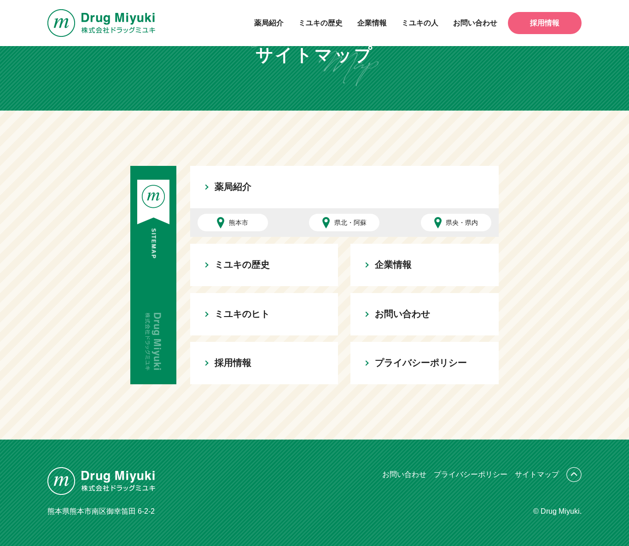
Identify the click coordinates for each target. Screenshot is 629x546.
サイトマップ (537, 474)
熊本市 (238, 222)
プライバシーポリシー (421, 363)
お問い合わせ (475, 23)
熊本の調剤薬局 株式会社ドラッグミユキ (101, 23)
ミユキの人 (420, 23)
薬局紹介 (269, 23)
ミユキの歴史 (320, 23)
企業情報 (372, 23)
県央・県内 (462, 222)
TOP (574, 474)
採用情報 (544, 23)
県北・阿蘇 (350, 222)
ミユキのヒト (242, 314)
